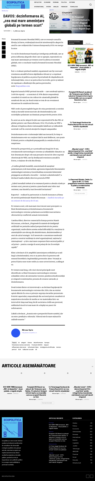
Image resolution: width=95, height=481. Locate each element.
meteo (58, 347)
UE (36, 349)
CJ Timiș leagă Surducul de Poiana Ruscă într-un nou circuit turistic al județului (80, 124)
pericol (14, 349)
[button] (90, 4)
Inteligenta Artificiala (47, 347)
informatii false (33, 347)
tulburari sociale (28, 349)
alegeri (23, 342)
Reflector (5, 11)
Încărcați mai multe (80, 193)
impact (46, 345)
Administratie (53, 444)
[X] (4, 48)
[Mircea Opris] (15, 333)
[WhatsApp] (4, 56)
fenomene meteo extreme (21, 345)
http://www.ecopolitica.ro (29, 332)
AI (19, 342)
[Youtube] (91, 476)
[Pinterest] (4, 52)
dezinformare (38, 342)
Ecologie (51, 423)
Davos (30, 342)
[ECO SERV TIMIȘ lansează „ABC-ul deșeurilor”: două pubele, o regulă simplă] (80, 55)
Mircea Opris (20, 31)
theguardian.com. (22, 86)
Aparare (51, 431)
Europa (47, 342)
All (92, 366)
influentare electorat (19, 347)
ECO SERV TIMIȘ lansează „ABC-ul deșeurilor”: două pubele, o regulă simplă (80, 67)
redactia (77, 72)
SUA (19, 349)
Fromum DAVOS (37, 345)
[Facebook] (4, 43)
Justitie (51, 453)
